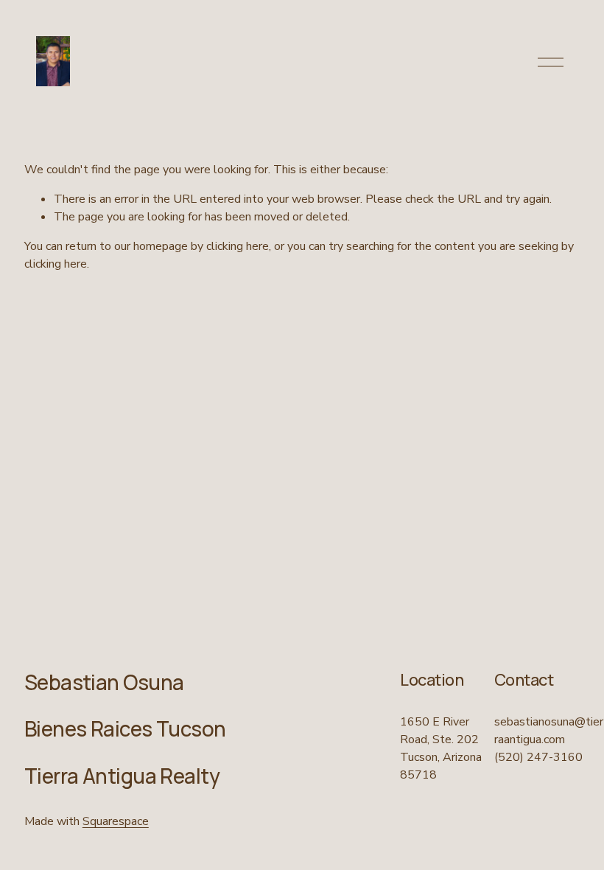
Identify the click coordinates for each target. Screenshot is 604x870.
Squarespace (115, 821)
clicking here (237, 246)
